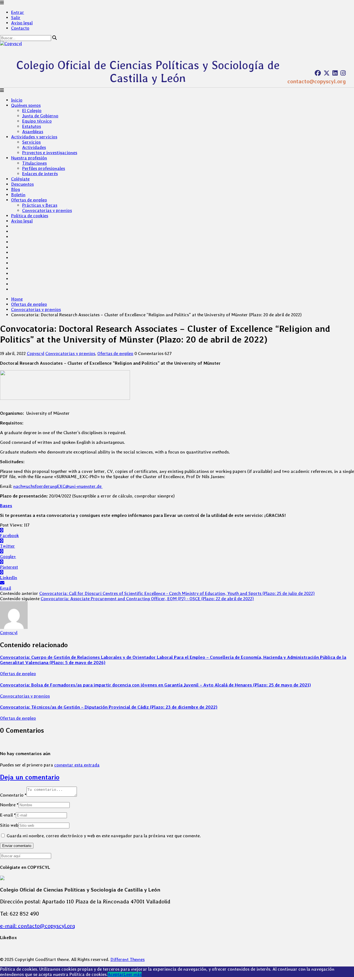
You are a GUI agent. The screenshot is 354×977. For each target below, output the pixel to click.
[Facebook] (318, 73)
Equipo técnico (37, 121)
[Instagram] (343, 73)
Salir (15, 17)
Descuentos (22, 184)
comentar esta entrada (77, 765)
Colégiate (20, 179)
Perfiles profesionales (43, 168)
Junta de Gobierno (40, 115)
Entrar (17, 12)
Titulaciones (34, 163)
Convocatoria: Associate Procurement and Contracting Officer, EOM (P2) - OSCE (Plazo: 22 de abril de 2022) (147, 598)
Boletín (18, 194)
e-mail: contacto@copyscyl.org (37, 925)
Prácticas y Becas (39, 205)
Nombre (9, 804)
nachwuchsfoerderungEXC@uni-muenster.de (58, 486)
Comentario (13, 795)
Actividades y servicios (34, 136)
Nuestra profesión (29, 157)
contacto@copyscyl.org (316, 81)
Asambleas (32, 131)
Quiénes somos (26, 105)
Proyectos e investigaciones (49, 152)
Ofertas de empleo (29, 200)
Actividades (34, 147)
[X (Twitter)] (327, 73)
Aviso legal (22, 22)
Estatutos (31, 126)
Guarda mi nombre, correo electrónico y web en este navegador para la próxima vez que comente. (104, 835)
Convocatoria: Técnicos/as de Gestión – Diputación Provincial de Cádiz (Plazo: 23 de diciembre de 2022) (108, 707)
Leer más (133, 974)
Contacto (20, 28)
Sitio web (9, 825)
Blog (15, 189)
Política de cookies (29, 215)
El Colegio (31, 110)
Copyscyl (35, 353)
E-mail (8, 815)
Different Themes (127, 959)
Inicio (16, 100)
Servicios (31, 142)
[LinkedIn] (335, 73)
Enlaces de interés (40, 173)
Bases (6, 505)
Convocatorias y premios (47, 210)
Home (17, 299)
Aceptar (116, 974)
